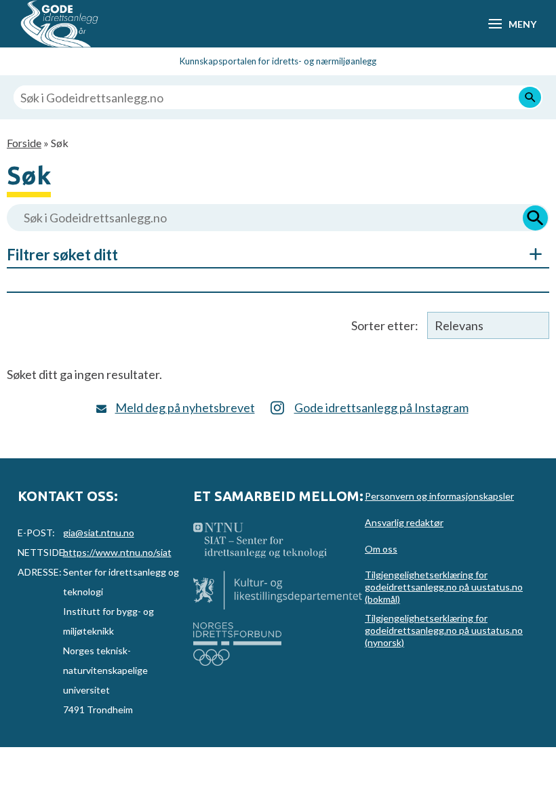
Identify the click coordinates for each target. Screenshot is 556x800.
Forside (24, 142)
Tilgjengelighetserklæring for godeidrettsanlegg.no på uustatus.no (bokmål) (444, 587)
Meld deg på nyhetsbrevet (185, 407)
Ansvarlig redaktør (404, 522)
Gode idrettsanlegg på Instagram (381, 407)
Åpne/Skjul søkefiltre (528, 254)
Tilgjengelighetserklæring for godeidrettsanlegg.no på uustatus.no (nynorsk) (444, 630)
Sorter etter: (384, 325)
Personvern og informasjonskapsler (439, 496)
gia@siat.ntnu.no (98, 532)
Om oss (381, 549)
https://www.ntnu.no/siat (117, 552)
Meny (522, 24)
